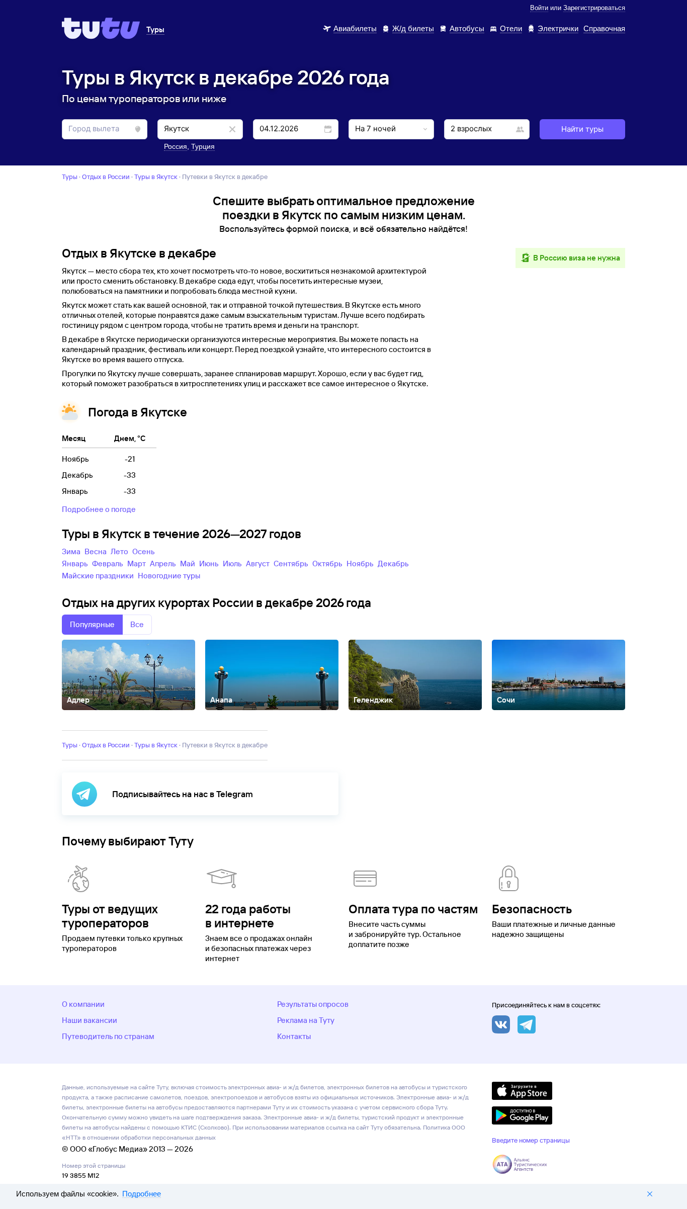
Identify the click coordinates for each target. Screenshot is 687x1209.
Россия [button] (175, 146)
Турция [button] (203, 146)
